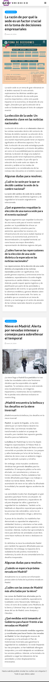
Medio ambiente (11, 12)
